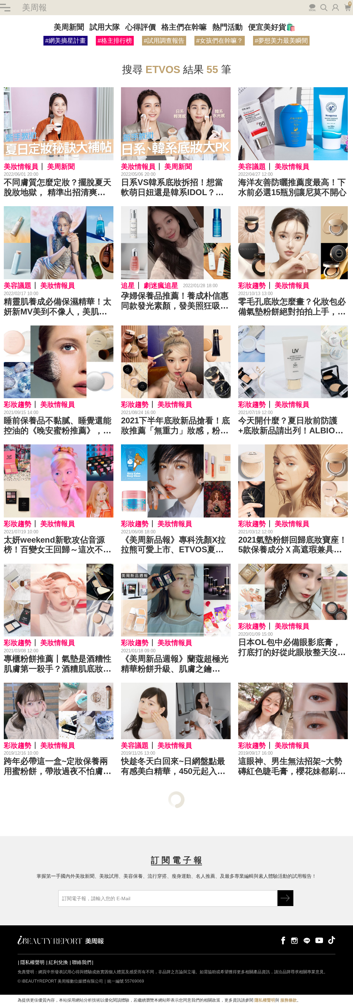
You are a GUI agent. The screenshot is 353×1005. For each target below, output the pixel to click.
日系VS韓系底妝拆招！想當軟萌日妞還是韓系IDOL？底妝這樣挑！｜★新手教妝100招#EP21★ (173, 188)
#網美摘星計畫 (65, 40)
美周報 (34, 7)
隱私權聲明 (32, 962)
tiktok (331, 940)
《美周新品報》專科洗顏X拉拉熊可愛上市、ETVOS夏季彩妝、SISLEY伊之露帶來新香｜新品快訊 (173, 545)
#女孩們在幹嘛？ (219, 40)
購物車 (347, 6)
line (307, 940)
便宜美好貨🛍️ (271, 27)
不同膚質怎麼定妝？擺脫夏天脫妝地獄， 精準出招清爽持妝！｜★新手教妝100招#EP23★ (57, 188)
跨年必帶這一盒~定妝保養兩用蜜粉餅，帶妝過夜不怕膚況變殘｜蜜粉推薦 (57, 766)
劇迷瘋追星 (161, 285)
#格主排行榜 (115, 40)
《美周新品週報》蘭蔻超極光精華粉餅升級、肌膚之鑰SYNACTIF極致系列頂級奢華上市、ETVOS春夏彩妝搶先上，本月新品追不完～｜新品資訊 (175, 664)
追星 (128, 285)
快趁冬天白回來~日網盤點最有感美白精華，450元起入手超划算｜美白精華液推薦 (173, 766)
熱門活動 (227, 27)
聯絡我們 (81, 962)
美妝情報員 (21, 166)
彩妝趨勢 (252, 285)
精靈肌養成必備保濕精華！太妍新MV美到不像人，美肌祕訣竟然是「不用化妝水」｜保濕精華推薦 (57, 307)
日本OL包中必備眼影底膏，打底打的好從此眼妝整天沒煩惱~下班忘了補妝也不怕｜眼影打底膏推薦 (292, 647)
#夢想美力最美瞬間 (281, 40)
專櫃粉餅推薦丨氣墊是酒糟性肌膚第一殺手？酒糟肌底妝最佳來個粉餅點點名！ (57, 664)
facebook (282, 940)
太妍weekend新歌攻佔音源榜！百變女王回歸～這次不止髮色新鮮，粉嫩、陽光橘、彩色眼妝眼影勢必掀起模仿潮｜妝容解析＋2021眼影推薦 (57, 545)
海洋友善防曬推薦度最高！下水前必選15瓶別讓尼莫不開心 (292, 187)
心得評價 (140, 27)
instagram (294, 940)
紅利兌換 (58, 962)
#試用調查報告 (164, 40)
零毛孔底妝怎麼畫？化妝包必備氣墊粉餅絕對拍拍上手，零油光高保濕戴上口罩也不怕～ (292, 307)
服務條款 (288, 1000)
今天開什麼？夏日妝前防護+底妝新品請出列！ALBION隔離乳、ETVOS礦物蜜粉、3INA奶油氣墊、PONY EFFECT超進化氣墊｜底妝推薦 (291, 426)
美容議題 (252, 166)
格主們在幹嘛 (184, 27)
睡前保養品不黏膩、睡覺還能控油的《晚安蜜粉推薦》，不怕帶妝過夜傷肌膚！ (57, 426)
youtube (319, 940)
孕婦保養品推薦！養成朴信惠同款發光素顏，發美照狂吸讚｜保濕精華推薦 (175, 301)
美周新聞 (69, 27)
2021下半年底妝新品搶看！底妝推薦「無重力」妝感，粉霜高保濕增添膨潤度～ (175, 426)
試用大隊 (105, 27)
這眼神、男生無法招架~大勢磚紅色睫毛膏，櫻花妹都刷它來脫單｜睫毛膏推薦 (292, 766)
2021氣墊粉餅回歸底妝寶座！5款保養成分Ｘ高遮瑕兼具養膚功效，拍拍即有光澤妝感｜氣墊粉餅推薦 (292, 545)
